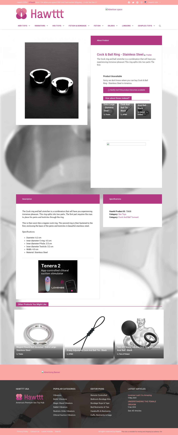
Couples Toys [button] (145, 26)
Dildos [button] (111, 26)
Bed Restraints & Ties (100, 407)
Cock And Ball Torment (128, 217)
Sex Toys (122, 214)
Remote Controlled (99, 395)
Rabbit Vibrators (60, 407)
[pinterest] (137, 2)
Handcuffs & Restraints (101, 411)
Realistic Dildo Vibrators (64, 411)
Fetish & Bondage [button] (78, 26)
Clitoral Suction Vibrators (64, 415)
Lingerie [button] (126, 26)
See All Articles (134, 411)
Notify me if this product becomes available (127, 90)
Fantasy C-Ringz (125, 354)
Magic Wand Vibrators (63, 403)
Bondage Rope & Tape (100, 403)
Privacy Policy (22, 431)
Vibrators (57, 395)
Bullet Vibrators (60, 399)
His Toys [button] (57, 26)
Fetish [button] (97, 26)
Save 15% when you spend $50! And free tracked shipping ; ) (57, 2)
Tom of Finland (74, 354)
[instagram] (141, 2)
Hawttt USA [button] (153, 2)
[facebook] (129, 2)
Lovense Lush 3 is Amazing (140, 395)
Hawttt (118, 431)
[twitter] (133, 2)
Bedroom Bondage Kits (101, 399)
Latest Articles (47, 431)
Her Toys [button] (23, 26)
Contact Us (34, 431)
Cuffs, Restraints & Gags (101, 415)
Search (58, 431)
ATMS (108, 114)
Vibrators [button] (40, 26)
